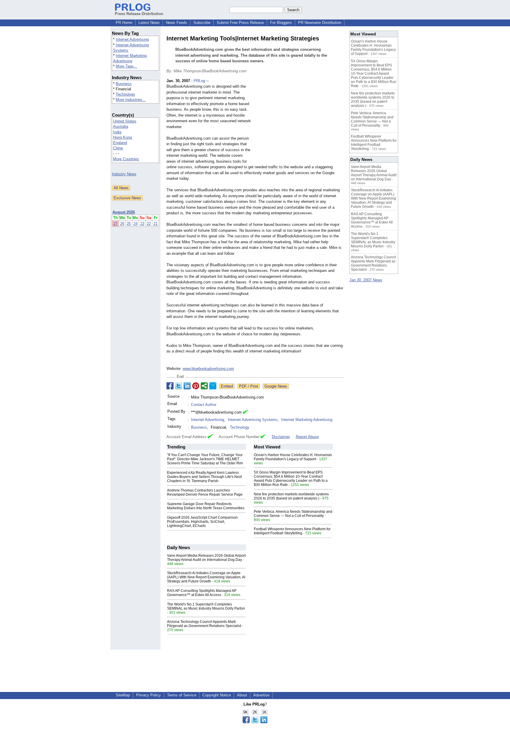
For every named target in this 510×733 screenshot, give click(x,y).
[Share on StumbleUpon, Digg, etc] (204, 385)
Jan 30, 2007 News (365, 280)
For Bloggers (281, 22)
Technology (125, 94)
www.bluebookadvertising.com (208, 368)
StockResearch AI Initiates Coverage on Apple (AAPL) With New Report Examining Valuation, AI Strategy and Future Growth (206, 577)
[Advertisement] (299, 121)
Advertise (261, 695)
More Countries (126, 159)
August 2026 (123, 212)
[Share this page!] (255, 722)
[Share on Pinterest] (195, 385)
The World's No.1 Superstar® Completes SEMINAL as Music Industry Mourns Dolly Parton (206, 606)
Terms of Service (181, 695)
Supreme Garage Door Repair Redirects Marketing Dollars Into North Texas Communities (205, 506)
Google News (275, 386)
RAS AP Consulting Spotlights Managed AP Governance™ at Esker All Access (201, 593)
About (242, 695)
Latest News (149, 22)
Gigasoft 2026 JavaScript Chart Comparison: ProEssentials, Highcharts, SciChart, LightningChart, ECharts (202, 521)
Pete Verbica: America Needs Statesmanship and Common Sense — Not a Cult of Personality (293, 514)
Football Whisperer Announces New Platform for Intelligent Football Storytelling (292, 531)
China (118, 148)
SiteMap (123, 695)
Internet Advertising (132, 39)
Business (124, 83)
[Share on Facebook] (170, 385)
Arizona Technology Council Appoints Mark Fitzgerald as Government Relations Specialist (204, 624)
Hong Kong (122, 137)
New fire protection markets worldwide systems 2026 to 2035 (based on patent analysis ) (291, 496)
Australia (120, 126)
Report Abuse (307, 437)
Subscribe (201, 22)
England (120, 143)
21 (155, 223)
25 (129, 223)
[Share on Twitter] (178, 385)
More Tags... (126, 66)
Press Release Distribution (139, 14)
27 (115, 223)
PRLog (199, 81)
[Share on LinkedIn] (187, 385)
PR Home (124, 22)
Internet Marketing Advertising (306, 419)
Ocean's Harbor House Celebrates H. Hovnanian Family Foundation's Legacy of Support (293, 457)
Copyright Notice (216, 695)
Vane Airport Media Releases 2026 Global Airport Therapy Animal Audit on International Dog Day (206, 558)
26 (122, 223)
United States (124, 121)
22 (149, 223)
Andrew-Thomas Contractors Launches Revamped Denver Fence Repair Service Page (205, 492)
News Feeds (176, 22)
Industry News (124, 174)
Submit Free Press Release (240, 22)
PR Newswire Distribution (319, 22)
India (117, 132)
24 (135, 223)
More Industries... (131, 99)
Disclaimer (281, 437)
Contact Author (203, 404)
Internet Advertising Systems (252, 419)
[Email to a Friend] (212, 385)
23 (142, 223)
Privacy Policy (148, 695)
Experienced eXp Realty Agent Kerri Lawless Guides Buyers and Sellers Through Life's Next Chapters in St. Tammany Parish (204, 477)
